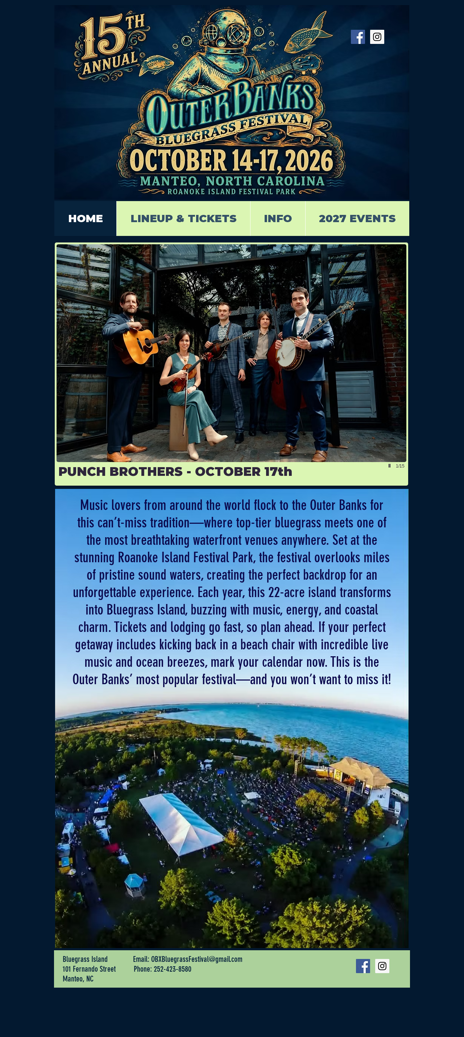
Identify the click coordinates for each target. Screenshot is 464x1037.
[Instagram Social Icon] (377, 37)
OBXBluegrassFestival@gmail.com (197, 959)
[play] (390, 465)
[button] (231, 364)
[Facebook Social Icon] (358, 37)
